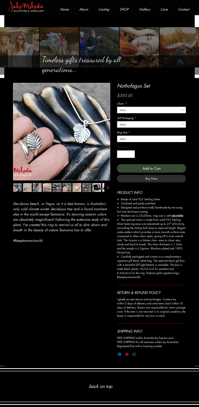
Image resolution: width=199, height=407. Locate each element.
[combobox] (151, 110)
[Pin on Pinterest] (127, 354)
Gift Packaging (126, 118)
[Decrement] (120, 154)
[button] (124, 9)
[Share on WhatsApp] (134, 354)
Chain (122, 103)
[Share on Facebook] (119, 354)
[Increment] (131, 154)
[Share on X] (141, 354)
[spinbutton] (126, 154)
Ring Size (123, 132)
